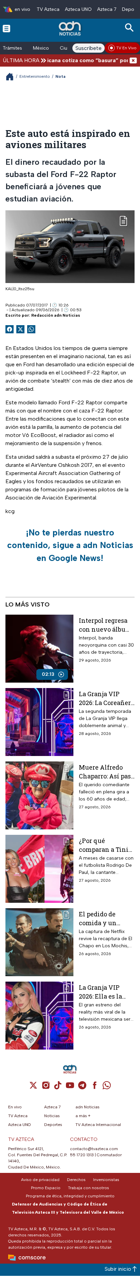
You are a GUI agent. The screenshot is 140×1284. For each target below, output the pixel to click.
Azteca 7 (107, 9)
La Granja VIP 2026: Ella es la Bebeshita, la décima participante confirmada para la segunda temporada (103, 991)
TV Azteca (48, 9)
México (41, 48)
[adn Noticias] (70, 28)
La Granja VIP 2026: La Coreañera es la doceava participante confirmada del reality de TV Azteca (106, 698)
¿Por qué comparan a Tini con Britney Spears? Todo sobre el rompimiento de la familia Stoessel (107, 845)
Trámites (12, 48)
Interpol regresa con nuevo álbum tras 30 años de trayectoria (105, 624)
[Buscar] (130, 28)
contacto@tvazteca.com (94, 1148)
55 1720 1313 (82, 1155)
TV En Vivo (126, 48)
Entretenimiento (34, 76)
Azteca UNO (78, 9)
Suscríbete (88, 48)
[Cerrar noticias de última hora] (133, 60)
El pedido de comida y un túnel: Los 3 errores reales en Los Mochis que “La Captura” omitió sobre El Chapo (104, 918)
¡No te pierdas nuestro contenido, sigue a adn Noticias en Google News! (70, 545)
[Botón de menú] (6, 28)
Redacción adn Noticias (55, 315)
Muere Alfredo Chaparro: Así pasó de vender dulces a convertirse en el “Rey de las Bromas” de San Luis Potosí (106, 771)
